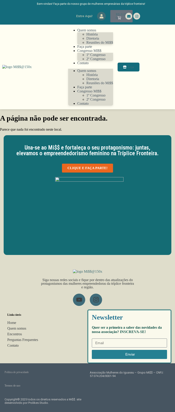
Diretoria (92, 38)
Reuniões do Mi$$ (99, 83)
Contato (83, 63)
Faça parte (84, 87)
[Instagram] (136, 16)
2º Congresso (96, 59)
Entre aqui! (84, 16)
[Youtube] (79, 300)
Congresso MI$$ (89, 51)
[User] (101, 16)
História (92, 34)
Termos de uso (12, 385)
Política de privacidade (17, 372)
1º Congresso (96, 55)
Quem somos (86, 30)
